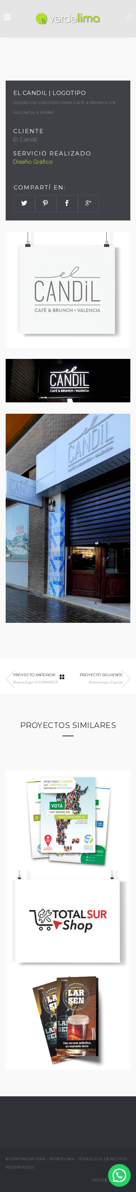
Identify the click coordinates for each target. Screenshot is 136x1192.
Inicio (98, 1180)
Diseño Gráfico (33, 161)
